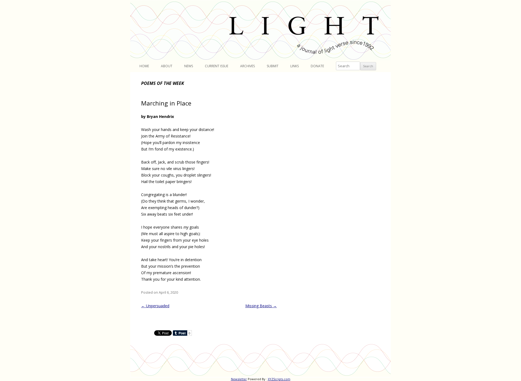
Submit (272, 66)
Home (144, 66)
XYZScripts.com (279, 379)
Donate (317, 66)
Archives (247, 66)
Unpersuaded (155, 305)
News (188, 66)
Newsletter (239, 379)
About (166, 66)
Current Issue (216, 66)
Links (294, 66)
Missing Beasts (261, 305)
